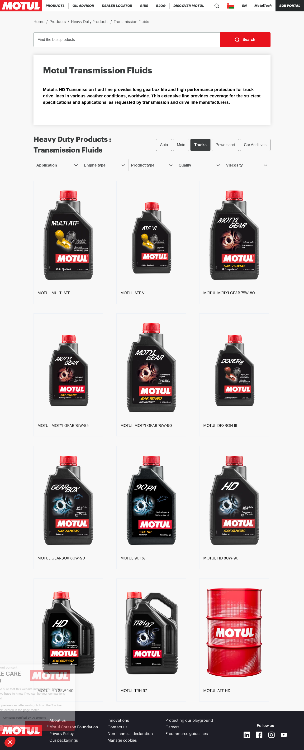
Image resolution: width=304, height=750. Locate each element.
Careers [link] (173, 727)
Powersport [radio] (225, 145)
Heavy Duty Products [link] (90, 22)
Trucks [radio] (200, 145)
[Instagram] (271, 734)
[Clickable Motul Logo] (21, 5)
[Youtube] (283, 734)
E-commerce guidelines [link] (187, 734)
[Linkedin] (246, 734)
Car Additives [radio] (255, 145)
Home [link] (38, 22)
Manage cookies (122, 740)
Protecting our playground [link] (189, 720)
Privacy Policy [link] (61, 734)
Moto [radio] (181, 145)
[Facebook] (259, 734)
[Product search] (217, 5)
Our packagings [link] (63, 740)
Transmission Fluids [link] (131, 22)
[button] (10, 742)
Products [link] (58, 22)
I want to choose (29, 726)
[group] (213, 145)
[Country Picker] (230, 6)
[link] (144, 5)
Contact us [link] (118, 727)
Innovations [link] (118, 720)
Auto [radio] (164, 145)
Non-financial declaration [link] (130, 734)
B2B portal (289, 5)
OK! (79, 726)
